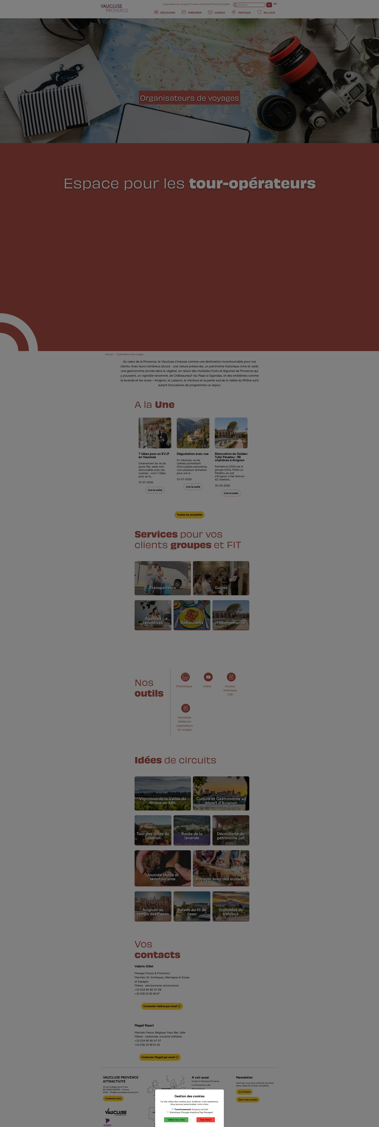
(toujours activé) (191, 1109)
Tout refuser (205, 1119)
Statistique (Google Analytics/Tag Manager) (191, 1112)
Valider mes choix (176, 1119)
